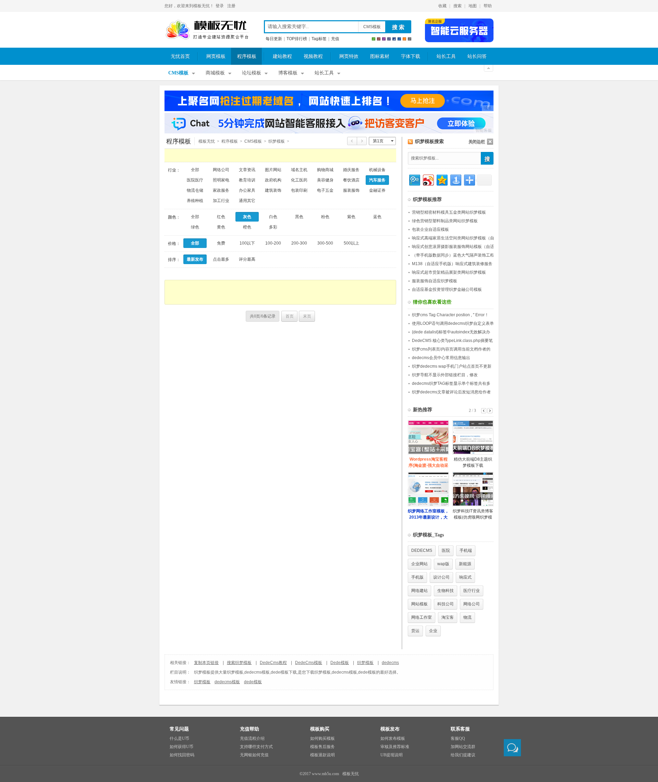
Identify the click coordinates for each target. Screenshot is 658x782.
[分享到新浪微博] (428, 179)
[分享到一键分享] (455, 179)
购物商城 (325, 169)
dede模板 (253, 681)
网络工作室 (421, 617)
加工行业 (221, 200)
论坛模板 (251, 72)
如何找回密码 (182, 755)
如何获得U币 (181, 746)
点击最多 (221, 259)
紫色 (351, 216)
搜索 (457, 5)
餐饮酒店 (351, 180)
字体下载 (410, 56)
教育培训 (247, 180)
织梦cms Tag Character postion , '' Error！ (450, 314)
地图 (472, 5)
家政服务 (221, 190)
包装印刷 (299, 190)
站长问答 (477, 56)
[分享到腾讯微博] (414, 179)
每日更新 (274, 38)
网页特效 (348, 56)
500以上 (351, 243)
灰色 (247, 216)
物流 (467, 617)
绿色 (195, 227)
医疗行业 (471, 590)
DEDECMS (421, 550)
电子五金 (325, 190)
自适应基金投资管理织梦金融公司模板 (447, 289)
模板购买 (319, 729)
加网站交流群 (463, 746)
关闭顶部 (488, 68)
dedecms (390, 662)
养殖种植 (195, 200)
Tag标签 (319, 38)
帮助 (488, 5)
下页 (362, 141)
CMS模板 (372, 26)
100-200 (273, 243)
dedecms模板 (227, 681)
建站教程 (282, 56)
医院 (446, 550)
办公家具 (247, 190)
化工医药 (299, 180)
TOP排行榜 (297, 38)
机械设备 (377, 169)
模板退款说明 (322, 755)
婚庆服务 (351, 169)
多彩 (273, 227)
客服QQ (458, 738)
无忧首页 (180, 56)
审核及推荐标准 (394, 746)
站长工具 (446, 56)
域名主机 (299, 169)
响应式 (465, 577)
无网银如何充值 (254, 755)
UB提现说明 (391, 755)
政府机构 (273, 180)
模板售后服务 (322, 746)
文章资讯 (247, 169)
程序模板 (246, 56)
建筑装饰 (273, 190)
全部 (195, 169)
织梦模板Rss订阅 (410, 141)
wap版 (443, 563)
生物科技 (445, 590)
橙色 (247, 227)
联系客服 (460, 729)
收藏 (442, 5)
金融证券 (377, 190)
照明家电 (221, 180)
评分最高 (247, 259)
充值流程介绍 (252, 738)
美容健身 (325, 180)
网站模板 (419, 604)
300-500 (325, 243)
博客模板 (287, 72)
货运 (415, 630)
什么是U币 (179, 738)
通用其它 (247, 200)
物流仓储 (195, 190)
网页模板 (216, 56)
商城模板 (215, 72)
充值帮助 (249, 729)
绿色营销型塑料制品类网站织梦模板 (445, 220)
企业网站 (419, 563)
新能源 (465, 563)
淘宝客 (447, 617)
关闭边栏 (476, 141)
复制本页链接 (206, 662)
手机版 (417, 577)
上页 (352, 141)
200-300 (299, 243)
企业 (433, 630)
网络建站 (419, 590)
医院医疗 (195, 180)
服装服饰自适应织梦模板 (434, 281)
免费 (221, 243)
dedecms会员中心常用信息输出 (441, 357)
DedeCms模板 (308, 662)
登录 (220, 5)
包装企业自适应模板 (430, 229)
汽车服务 (377, 180)
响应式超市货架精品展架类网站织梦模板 (449, 272)
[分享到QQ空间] (441, 179)
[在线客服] (512, 747)
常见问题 (179, 729)
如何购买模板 (322, 738)
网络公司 (221, 169)
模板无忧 (206, 30)
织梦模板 (365, 662)
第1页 (378, 141)
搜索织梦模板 (239, 662)
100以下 (247, 243)
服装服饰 (351, 190)
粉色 (325, 216)
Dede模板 (339, 662)
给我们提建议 (463, 755)
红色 (221, 216)
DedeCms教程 (273, 662)
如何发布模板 (392, 738)
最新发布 (195, 259)
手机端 (466, 550)
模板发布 (390, 729)
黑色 (299, 216)
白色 (273, 216)
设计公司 (441, 577)
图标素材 (379, 56)
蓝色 (377, 216)
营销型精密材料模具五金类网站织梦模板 (449, 212)
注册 (231, 5)
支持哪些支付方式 (256, 746)
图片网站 (273, 169)
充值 (335, 38)
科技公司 (445, 604)
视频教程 (313, 56)
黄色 (221, 227)
